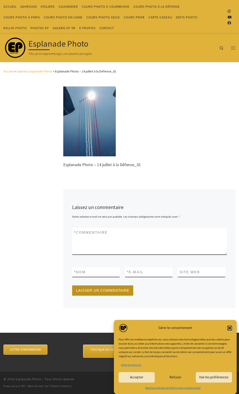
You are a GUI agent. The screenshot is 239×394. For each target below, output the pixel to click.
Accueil (9, 71)
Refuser (175, 377)
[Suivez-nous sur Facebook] (229, 23)
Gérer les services (131, 365)
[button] (229, 328)
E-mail (135, 272)
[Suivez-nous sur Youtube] (230, 17)
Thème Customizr (60, 386)
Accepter (136, 377)
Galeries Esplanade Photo (34, 71)
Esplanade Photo (28, 379)
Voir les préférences (213, 377)
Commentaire (91, 232)
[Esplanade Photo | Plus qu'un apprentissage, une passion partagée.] (15, 46)
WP (23, 386)
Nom (80, 272)
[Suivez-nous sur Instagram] (229, 11)
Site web (189, 272)
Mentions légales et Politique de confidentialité (172, 388)
